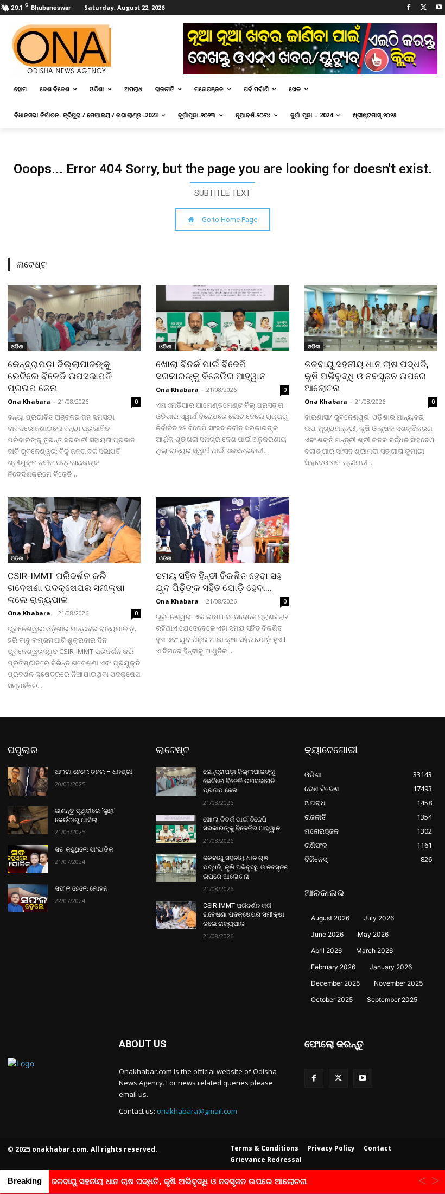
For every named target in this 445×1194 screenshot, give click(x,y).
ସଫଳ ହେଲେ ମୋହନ (81, 888)
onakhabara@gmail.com (197, 1111)
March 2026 (374, 951)
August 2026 (330, 918)
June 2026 (327, 934)
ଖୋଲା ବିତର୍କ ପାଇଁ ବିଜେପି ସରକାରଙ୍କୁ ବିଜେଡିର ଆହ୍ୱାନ (241, 824)
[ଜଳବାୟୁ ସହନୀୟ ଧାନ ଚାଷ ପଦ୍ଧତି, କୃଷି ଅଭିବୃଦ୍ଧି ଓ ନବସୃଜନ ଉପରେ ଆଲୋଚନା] (370, 318)
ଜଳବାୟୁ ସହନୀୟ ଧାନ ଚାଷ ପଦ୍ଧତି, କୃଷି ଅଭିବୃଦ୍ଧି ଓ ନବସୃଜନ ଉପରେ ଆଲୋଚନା (366, 376)
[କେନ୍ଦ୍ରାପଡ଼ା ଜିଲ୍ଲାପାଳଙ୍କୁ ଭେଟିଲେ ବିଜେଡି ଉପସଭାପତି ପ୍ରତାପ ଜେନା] (74, 318)
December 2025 (335, 983)
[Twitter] (423, 8)
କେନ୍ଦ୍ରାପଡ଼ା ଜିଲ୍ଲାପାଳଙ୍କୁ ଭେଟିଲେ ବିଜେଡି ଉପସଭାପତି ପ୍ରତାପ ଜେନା (60, 376)
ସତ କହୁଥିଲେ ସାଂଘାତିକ (84, 849)
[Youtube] (439, 8)
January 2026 (391, 967)
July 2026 (379, 918)
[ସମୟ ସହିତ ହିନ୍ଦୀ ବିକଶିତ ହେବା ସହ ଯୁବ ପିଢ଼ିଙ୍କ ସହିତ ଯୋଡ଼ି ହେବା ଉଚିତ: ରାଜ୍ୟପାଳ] (222, 530)
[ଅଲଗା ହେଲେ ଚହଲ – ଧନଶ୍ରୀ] (28, 781)
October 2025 (332, 999)
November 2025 (398, 983)
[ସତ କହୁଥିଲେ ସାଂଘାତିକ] (28, 859)
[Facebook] (409, 8)
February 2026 (333, 967)
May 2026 (373, 934)
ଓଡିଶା (17, 346)
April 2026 (326, 951)
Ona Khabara (29, 401)
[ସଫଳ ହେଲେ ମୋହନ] (28, 898)
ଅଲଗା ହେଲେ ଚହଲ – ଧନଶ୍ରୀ (93, 772)
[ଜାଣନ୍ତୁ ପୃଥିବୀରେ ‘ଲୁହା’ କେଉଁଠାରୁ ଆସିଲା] (28, 820)
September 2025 (392, 999)
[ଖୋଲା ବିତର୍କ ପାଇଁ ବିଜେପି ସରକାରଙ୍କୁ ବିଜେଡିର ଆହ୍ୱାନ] (222, 318)
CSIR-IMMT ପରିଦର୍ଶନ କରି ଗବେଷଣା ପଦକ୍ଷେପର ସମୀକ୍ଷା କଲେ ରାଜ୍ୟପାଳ (66, 587)
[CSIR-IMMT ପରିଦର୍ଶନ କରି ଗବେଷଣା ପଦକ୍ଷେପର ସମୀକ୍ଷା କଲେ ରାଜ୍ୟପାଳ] (74, 530)
